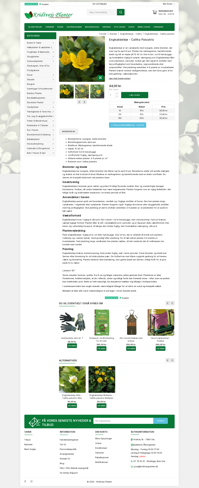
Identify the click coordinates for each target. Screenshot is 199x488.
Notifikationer (101, 462)
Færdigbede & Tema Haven (40, 111)
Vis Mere (72, 346)
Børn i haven (144, 27)
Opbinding (158, 27)
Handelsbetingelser (69, 440)
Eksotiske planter (35, 102)
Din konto (101, 431)
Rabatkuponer (102, 457)
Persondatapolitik (68, 449)
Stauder (31, 79)
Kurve (132, 27)
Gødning (106, 27)
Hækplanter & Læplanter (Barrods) (41, 47)
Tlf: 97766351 (99, 4)
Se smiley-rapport (69, 473)
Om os (63, 444)
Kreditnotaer (101, 448)
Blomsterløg (35, 27)
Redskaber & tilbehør (37, 125)
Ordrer (98, 443)
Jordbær (49, 27)
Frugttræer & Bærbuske (38, 52)
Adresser (99, 453)
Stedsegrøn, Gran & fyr (38, 66)
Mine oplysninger (103, 438)
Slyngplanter (33, 56)
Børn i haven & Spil (36, 153)
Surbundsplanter (35, 61)
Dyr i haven (119, 27)
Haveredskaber (74, 27)
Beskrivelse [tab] (68, 131)
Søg (121, 12)
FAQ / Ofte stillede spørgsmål (74, 468)
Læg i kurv (134, 95)
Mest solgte (30, 449)
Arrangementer (67, 454)
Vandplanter (33, 107)
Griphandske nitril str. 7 (72, 338)
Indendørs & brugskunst (38, 148)
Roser (60, 27)
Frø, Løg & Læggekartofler (40, 116)
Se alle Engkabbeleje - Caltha (128, 125)
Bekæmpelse (33, 139)
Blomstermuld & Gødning (38, 134)
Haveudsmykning (35, 144)
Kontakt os (65, 458)
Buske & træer (34, 43)
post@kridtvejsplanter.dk (146, 466)
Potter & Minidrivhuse (37, 121)
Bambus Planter (34, 93)
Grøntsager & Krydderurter (40, 88)
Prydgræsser (33, 70)
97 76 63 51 (139, 461)
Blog (62, 463)
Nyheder (28, 444)
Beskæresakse (92, 27)
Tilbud (27, 440)
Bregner (31, 84)
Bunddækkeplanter (36, 98)
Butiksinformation (142, 431)
